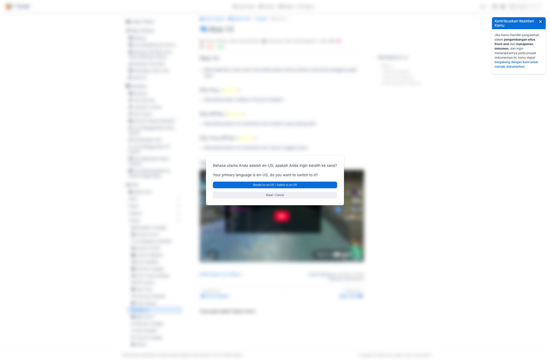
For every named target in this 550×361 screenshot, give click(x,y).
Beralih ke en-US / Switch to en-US (275, 185)
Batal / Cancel (275, 195)
